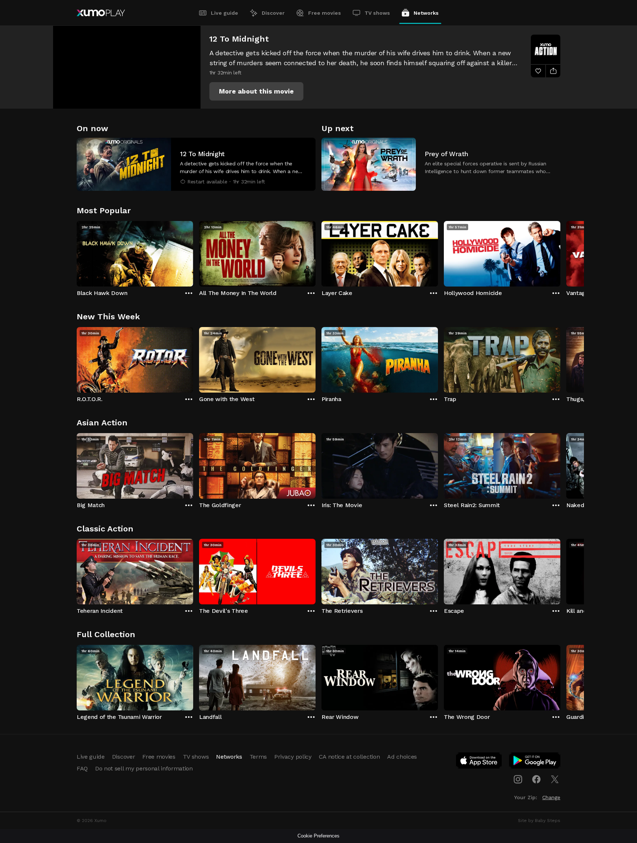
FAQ (82, 768)
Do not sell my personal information (144, 768)
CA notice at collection (349, 756)
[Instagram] (517, 779)
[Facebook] (536, 779)
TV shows (377, 13)
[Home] (101, 13)
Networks (426, 13)
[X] (554, 779)
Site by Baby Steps (539, 820)
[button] (256, 91)
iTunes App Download (479, 762)
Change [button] (551, 797)
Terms (258, 756)
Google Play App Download (535, 762)
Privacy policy (292, 756)
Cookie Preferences (318, 836)
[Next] (560, 252)
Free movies (324, 13)
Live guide (224, 13)
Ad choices (402, 756)
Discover (273, 13)
